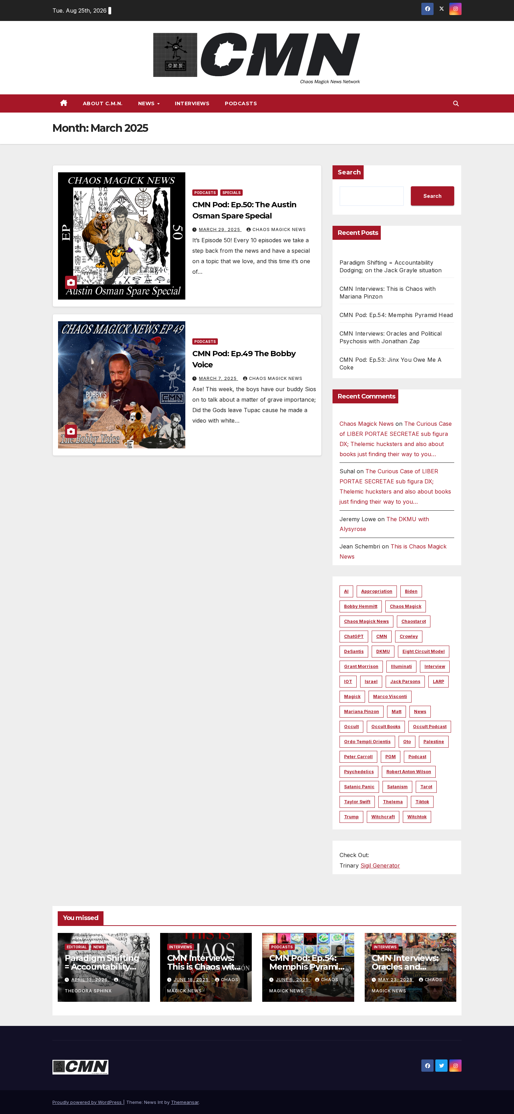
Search (349, 172)
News (147, 103)
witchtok (417, 816)
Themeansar (185, 1102)
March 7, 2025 (218, 378)
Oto (407, 741)
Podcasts (241, 103)
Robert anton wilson (408, 771)
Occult (351, 726)
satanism (397, 786)
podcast (417, 756)
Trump (351, 816)
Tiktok (422, 801)
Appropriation (376, 591)
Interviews (192, 103)
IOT (348, 681)
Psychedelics (359, 771)
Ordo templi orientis (367, 741)
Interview (434, 666)
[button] (456, 103)
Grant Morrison (361, 666)
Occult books (385, 726)
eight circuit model (423, 651)
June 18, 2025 (192, 979)
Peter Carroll (358, 756)
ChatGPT (354, 636)
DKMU (383, 651)
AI (346, 591)
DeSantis (354, 651)
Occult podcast (430, 726)
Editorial (77, 947)
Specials (231, 193)
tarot (426, 786)
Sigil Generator (380, 865)
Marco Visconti (390, 696)
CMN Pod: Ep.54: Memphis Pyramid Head (396, 314)
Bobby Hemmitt (360, 606)
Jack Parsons (405, 681)
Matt (396, 711)
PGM (390, 756)
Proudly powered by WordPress (87, 1102)
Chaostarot (413, 621)
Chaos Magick (405, 606)
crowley (409, 636)
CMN (381, 636)
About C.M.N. (103, 103)
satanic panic (359, 786)
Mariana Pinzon (361, 711)
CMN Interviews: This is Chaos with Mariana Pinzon (203, 966)
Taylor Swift (357, 801)
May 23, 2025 (396, 979)
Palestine (433, 741)
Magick (352, 696)
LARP (438, 681)
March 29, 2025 (220, 229)
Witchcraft (383, 816)
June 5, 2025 (293, 979)
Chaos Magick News (279, 229)
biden (411, 591)
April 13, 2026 (90, 979)
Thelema (393, 801)
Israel (371, 681)
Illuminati (401, 666)
